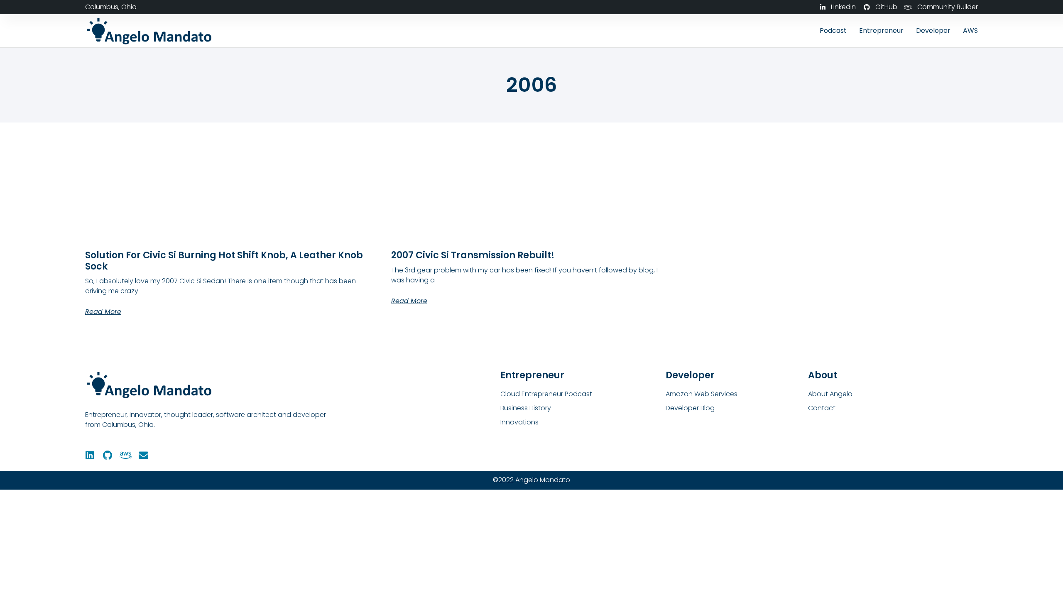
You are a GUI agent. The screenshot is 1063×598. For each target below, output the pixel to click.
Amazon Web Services (701, 394)
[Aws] (125, 455)
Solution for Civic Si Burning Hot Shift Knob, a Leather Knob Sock (224, 260)
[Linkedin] (90, 455)
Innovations (519, 422)
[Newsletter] (143, 455)
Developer (933, 30)
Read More (103, 311)
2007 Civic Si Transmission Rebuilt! (472, 255)
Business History (525, 408)
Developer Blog (690, 408)
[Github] (108, 455)
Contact (821, 408)
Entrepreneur (881, 30)
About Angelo (830, 394)
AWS (970, 30)
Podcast (833, 30)
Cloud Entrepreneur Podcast (546, 394)
